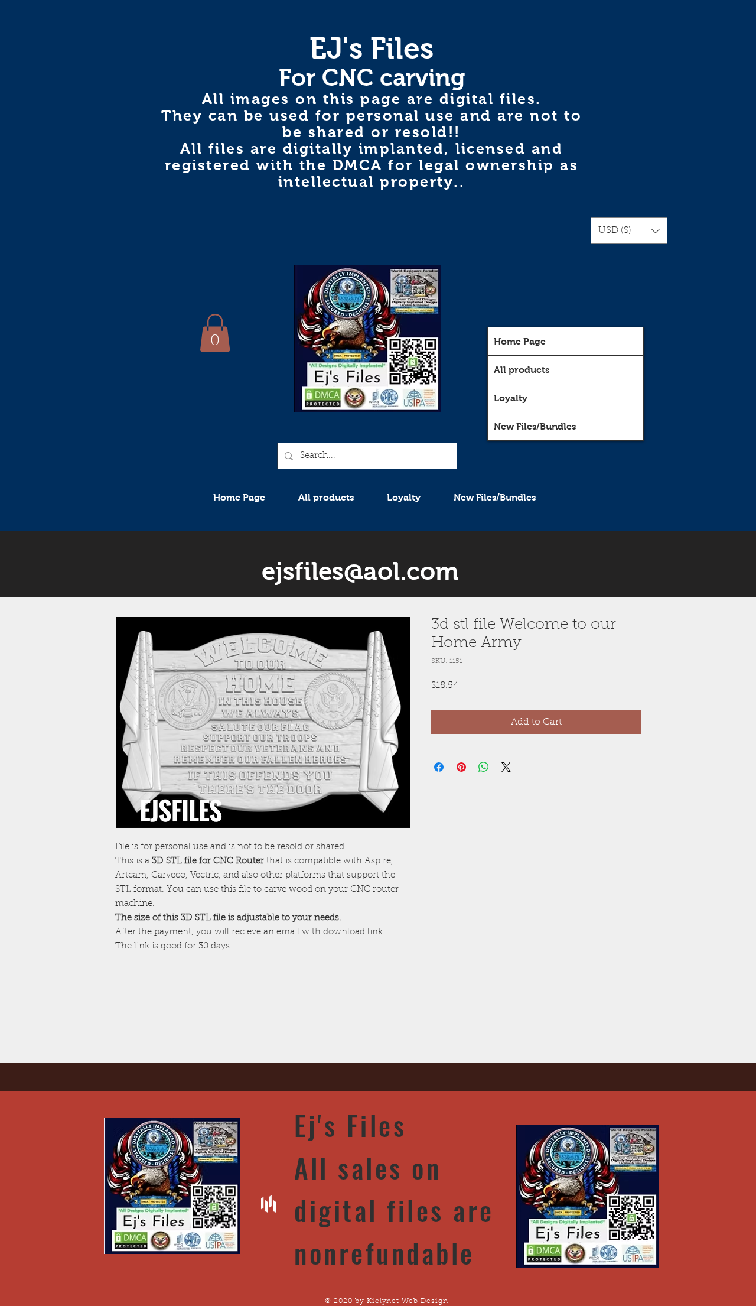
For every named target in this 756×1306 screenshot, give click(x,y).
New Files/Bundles (535, 426)
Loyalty (510, 398)
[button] (629, 230)
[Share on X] (506, 767)
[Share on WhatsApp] (484, 767)
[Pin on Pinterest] (461, 767)
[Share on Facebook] (439, 767)
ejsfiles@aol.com (360, 571)
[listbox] (629, 230)
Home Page (520, 341)
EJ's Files (371, 48)
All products (521, 370)
